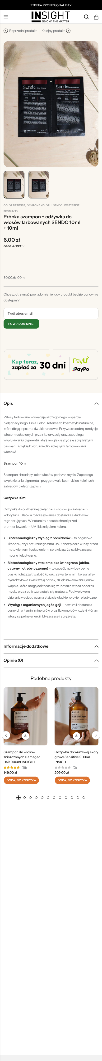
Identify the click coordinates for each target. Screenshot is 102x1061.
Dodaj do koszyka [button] (21, 780)
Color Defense (14, 205)
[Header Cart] (96, 17)
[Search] (86, 16)
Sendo (57, 205)
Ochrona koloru (39, 205)
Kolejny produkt (53, 31)
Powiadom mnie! (21, 323)
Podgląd (25, 736)
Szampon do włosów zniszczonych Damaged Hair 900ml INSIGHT (22, 757)
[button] (6, 735)
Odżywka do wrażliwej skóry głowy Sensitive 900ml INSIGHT (76, 757)
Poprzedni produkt (23, 31)
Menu (6, 17)
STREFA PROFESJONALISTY (51, 5)
